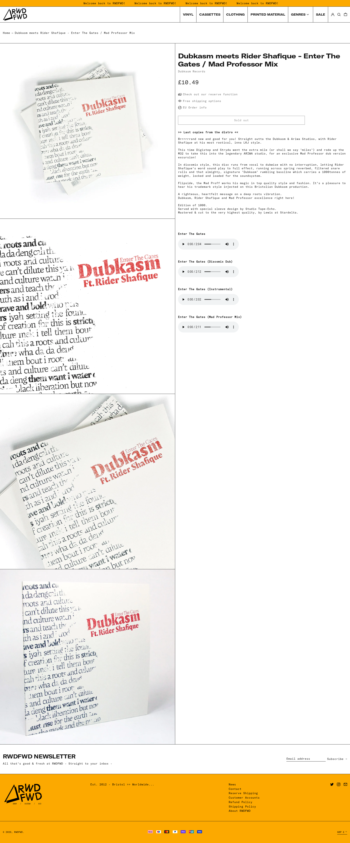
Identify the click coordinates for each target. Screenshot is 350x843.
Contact (235, 789)
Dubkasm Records (191, 71)
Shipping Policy (242, 806)
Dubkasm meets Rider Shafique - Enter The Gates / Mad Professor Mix (75, 33)
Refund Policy (240, 802)
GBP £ (340, 832)
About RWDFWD (240, 811)
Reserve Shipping (243, 793)
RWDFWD (18, 832)
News (232, 784)
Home (6, 33)
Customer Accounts (244, 797)
